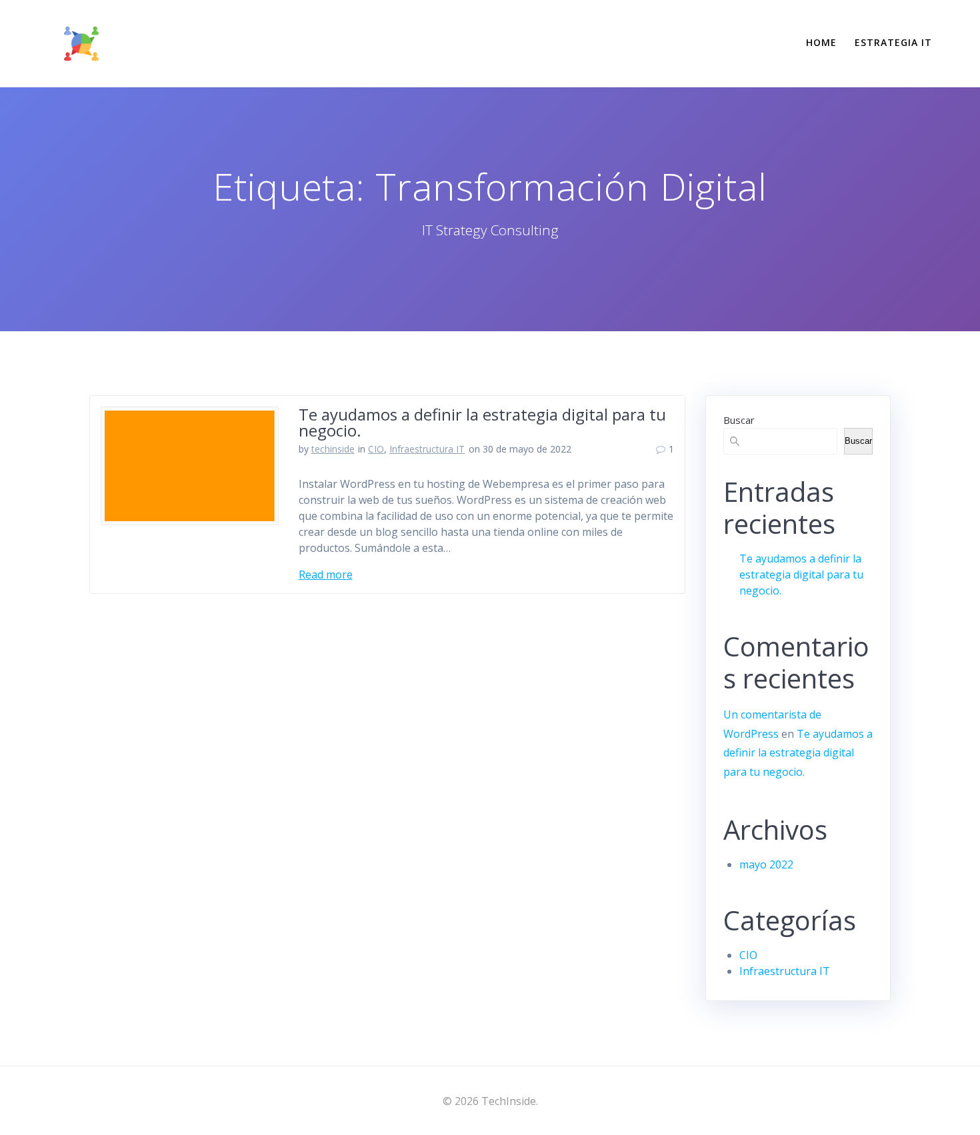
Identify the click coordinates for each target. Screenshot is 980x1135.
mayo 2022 (766, 864)
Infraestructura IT (427, 449)
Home (821, 42)
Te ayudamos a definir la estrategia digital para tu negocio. (482, 422)
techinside (333, 449)
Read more (326, 574)
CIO (376, 449)
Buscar (739, 420)
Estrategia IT (893, 42)
